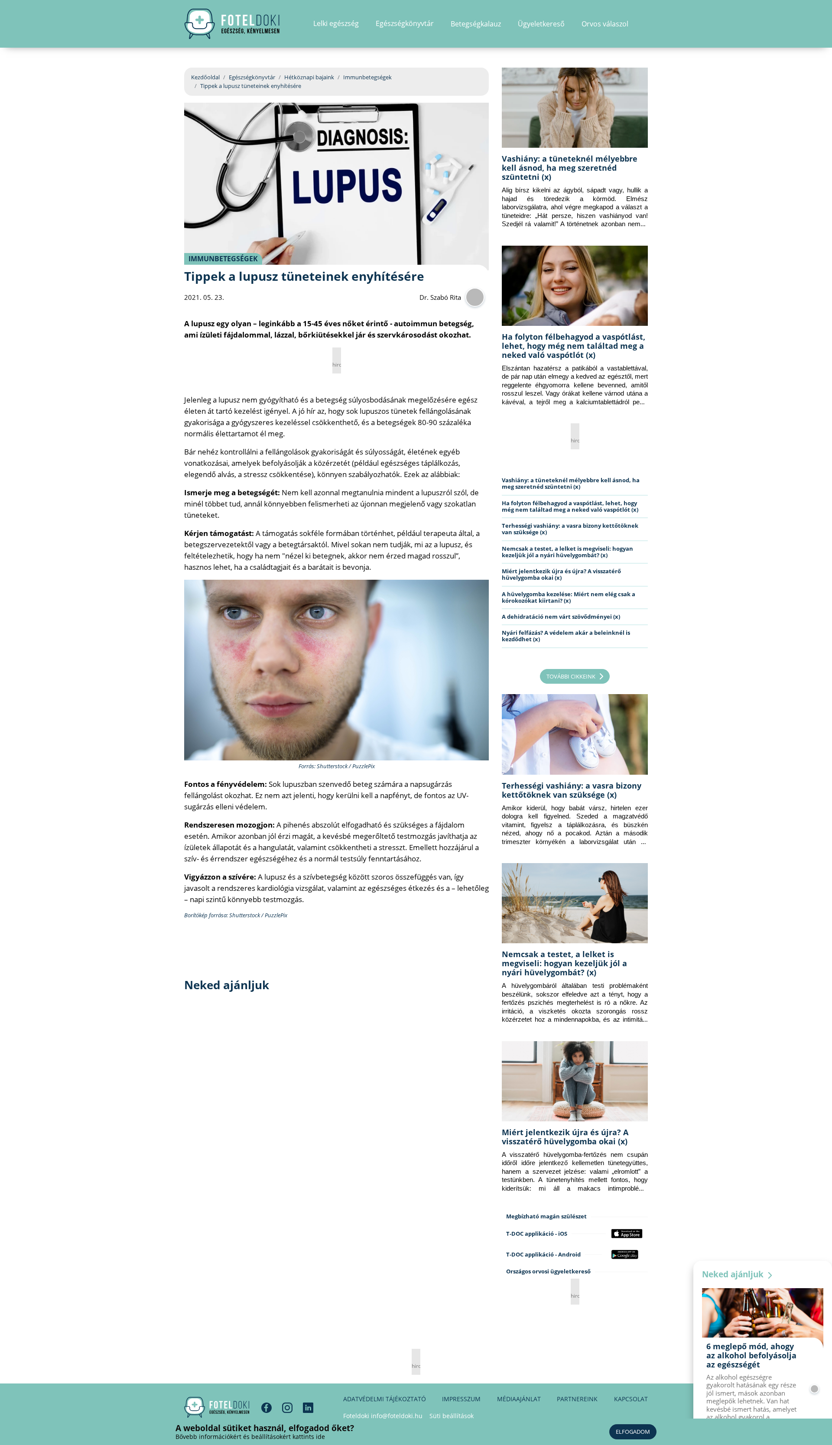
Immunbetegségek (367, 77)
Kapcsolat (631, 1399)
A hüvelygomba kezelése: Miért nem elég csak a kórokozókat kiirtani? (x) (568, 597)
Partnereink (577, 1399)
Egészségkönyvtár (252, 77)
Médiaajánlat (519, 1399)
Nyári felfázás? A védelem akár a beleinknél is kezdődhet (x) (566, 636)
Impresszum (461, 1399)
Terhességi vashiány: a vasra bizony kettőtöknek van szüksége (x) (570, 529)
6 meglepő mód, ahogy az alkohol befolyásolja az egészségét (751, 1355)
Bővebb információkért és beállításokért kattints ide (250, 1436)
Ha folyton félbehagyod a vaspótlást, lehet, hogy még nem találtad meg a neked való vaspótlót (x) (573, 345)
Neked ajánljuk (734, 1274)
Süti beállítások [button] (451, 1416)
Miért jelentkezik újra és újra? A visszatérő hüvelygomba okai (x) (561, 574)
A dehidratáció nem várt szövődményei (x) (561, 616)
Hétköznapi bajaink (309, 77)
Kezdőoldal (205, 77)
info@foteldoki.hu (396, 1416)
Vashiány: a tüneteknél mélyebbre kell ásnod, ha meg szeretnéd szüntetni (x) (569, 167)
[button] (645, 24)
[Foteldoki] (216, 1407)
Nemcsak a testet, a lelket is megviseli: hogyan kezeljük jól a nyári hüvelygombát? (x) (567, 552)
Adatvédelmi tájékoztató (384, 1399)
